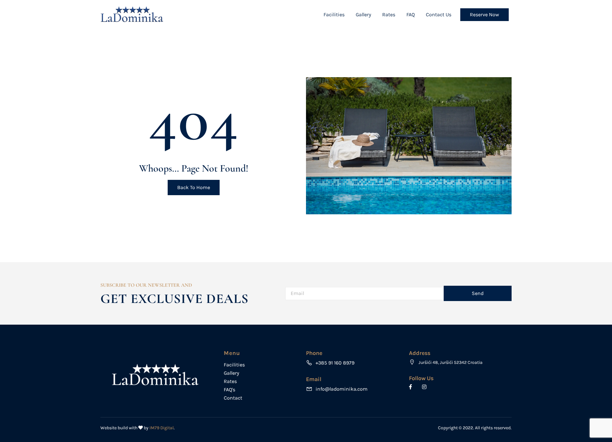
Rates (388, 14)
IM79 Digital (161, 428)
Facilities (334, 14)
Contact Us (438, 14)
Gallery (363, 14)
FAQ (410, 14)
